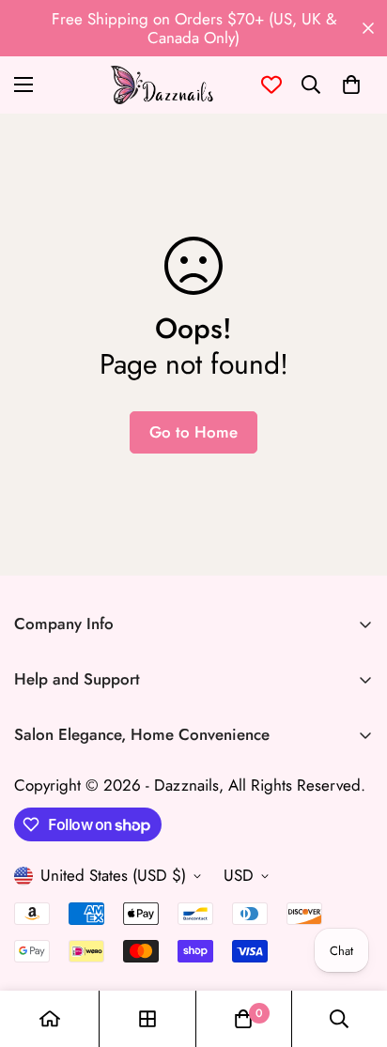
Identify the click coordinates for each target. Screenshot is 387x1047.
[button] (351, 84)
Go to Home (193, 432)
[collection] (147, 1018)
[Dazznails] (161, 85)
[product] (50, 1019)
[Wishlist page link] (271, 84)
